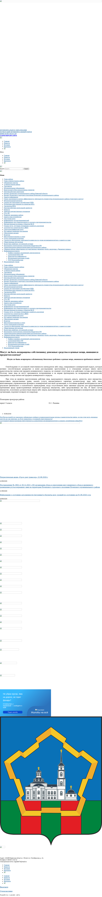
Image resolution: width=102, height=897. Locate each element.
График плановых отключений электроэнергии (24, 253)
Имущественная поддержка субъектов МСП (19, 224)
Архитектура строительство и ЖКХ (16, 227)
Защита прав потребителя (12, 217)
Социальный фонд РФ (15, 254)
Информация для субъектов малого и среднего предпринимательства (27, 222)
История (7, 145)
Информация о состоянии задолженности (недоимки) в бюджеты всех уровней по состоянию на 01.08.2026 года (45, 495)
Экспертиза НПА (10, 206)
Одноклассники (6, 891)
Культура (7, 235)
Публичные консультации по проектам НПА (19, 204)
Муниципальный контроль (13, 201)
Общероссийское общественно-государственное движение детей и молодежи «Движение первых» (37, 249)
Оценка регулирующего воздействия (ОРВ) (19, 202)
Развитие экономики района (13, 215)
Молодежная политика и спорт (14, 236)
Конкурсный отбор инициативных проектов (19, 190)
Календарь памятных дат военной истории (18, 244)
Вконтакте (4, 887)
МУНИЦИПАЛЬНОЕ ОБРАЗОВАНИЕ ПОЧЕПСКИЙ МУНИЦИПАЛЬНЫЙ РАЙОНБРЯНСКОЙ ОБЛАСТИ (16, 132)
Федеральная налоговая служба (18, 258)
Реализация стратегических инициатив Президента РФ (23, 245)
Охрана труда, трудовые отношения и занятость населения (24, 226)
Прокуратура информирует (17, 256)
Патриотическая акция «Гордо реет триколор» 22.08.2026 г (24, 477)
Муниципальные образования (14, 188)
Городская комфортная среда (13, 229)
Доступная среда (9, 218)
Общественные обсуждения (13, 242)
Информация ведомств (12, 251)
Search (2, 169)
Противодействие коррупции (14, 192)
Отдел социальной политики (14, 238)
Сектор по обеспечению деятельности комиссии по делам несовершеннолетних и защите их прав (37, 240)
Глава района (8, 179)
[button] (51, 152)
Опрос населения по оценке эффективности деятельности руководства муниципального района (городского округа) (43, 199)
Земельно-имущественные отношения (17, 211)
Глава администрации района (14, 181)
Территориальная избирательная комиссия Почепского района (25, 247)
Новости (7, 143)
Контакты (7, 146)
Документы (8, 186)
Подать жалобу (13, 712)
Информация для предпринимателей (16, 220)
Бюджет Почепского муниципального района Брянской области (26, 193)
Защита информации (11, 197)
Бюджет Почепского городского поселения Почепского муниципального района (31, 195)
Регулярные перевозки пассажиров (16, 231)
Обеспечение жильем (11, 233)
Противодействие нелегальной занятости (18, 208)
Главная (6, 141)
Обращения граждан (11, 183)
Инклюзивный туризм (11, 262)
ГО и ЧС (7, 213)
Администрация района (12, 184)
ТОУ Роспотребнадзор (15, 260)
